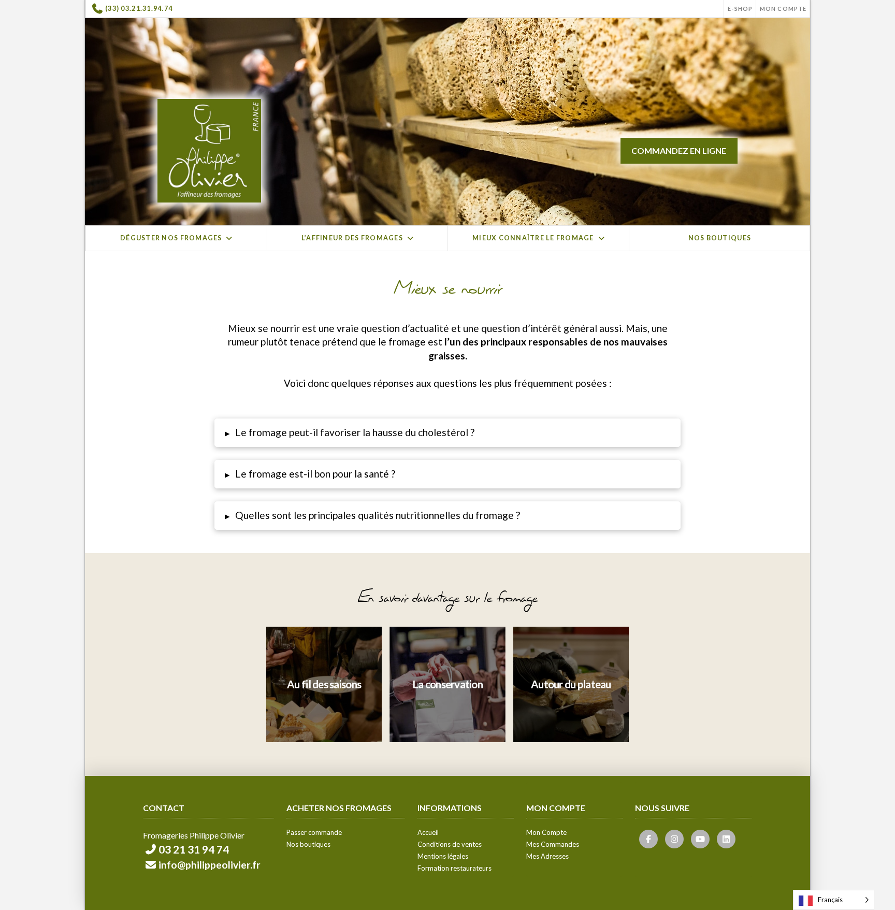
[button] (447, 432)
